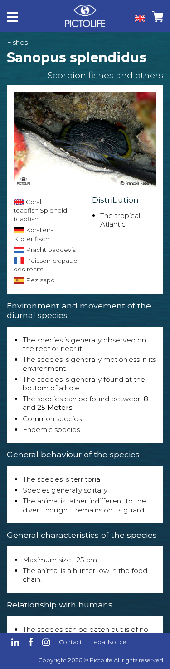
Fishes (17, 42)
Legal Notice (108, 642)
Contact (70, 642)
